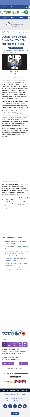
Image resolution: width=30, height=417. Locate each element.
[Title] (25, 406)
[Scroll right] (29, 7)
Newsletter (24, 390)
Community (23, 7)
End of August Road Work (12, 256)
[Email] (20, 406)
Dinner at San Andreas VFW (10, 357)
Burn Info (20, 24)
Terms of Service (10, 394)
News (4, 7)
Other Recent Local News (12, 238)
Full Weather (14, 24)
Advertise (12, 390)
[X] (5, 406)
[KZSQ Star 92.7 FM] (8, 381)
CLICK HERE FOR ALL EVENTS (15, 368)
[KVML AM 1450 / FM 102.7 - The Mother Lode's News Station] (15, 377)
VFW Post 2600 (6, 359)
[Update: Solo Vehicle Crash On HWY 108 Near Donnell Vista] (14, 70)
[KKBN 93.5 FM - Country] (20, 381)
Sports (13, 7)
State (12, 17)
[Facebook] (10, 406)
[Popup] (26, 12)
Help (18, 390)
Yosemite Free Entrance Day (10, 349)
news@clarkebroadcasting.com (10, 194)
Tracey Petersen (12, 181)
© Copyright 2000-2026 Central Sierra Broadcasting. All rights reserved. (15, 399)
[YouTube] (15, 406)
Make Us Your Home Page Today (12, 331)
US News (20, 17)
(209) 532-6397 (23, 190)
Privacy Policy (21, 394)
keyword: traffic (6, 204)
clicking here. (8, 188)
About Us (5, 390)
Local (4, 17)
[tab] (4, 344)
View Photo (15, 73)
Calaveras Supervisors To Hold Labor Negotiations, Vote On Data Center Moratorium (15, 270)
